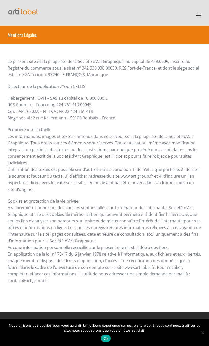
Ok (105, 338)
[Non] (202, 332)
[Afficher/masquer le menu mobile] (198, 15)
